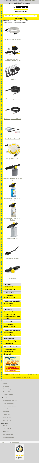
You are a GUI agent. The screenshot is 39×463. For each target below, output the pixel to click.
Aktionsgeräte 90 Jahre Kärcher (12, 317)
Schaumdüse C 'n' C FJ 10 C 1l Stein (12, 219)
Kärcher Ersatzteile (11, 347)
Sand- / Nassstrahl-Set (12, 139)
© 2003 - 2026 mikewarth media (18, 375)
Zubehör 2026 (9, 293)
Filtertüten (5, 426)
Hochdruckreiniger (8, 22)
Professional (8, 287)
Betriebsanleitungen (8, 437)
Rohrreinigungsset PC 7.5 (12, 119)
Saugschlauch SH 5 (12, 158)
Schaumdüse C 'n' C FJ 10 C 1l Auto (12, 199)
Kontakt (11, 3)
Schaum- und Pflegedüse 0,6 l (12, 179)
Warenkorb (26, 3)
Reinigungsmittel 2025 (12, 330)
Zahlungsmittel (7, 420)
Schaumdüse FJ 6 (12, 238)
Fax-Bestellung (18, 3)
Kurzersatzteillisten (8, 434)
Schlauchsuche (7, 428)
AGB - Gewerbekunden (9, 406)
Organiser (12, 79)
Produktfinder (9, 338)
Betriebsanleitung (10, 349)
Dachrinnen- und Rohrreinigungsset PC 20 (12, 59)
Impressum (6, 411)
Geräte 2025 (8, 309)
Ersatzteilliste (9, 352)
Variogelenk (12, 278)
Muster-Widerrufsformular (10, 400)
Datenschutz (6, 414)
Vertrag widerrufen (8, 394)
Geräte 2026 (8, 284)
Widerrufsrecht (7, 409)
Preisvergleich (7, 392)
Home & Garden (9, 289)
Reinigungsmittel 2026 (12, 301)
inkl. (3, 442)
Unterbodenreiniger (12, 258)
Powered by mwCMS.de (23, 377)
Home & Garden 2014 (16, 21)
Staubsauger (8, 343)
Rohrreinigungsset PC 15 (12, 99)
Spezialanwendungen (20, 22)
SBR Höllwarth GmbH (28, 0)
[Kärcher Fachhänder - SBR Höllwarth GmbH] (20, 9)
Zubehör (26, 21)
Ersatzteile (7, 354)
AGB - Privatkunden (8, 403)
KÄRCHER (6, 21)
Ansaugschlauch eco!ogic (12, 39)
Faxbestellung (7, 389)
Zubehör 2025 (9, 322)
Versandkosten (7, 417)
